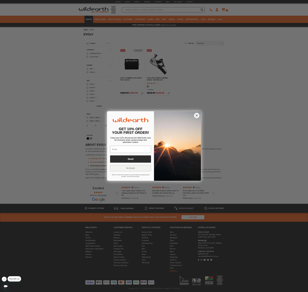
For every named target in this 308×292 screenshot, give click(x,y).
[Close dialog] (196, 115)
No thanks (130, 168)
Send (130, 159)
